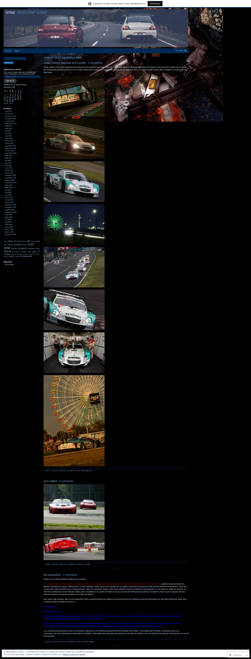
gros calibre (50, 481)
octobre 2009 (9, 210)
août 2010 (8, 185)
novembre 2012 (10, 119)
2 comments (95, 62)
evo (15, 241)
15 (10, 97)
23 (13, 99)
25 (18, 99)
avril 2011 (8, 165)
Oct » (11, 103)
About (16, 51)
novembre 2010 (10, 178)
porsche (24, 252)
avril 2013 (8, 111)
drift (5, 241)
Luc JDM (70, 470)
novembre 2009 (10, 207)
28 (7, 101)
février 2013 (9, 114)
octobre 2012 (9, 121)
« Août (6, 103)
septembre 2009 (11, 212)
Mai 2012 (8, 133)
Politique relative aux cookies (73, 654)
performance (16, 252)
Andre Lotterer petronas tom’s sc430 (65, 62)
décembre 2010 (10, 175)
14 (7, 97)
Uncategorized (26, 256)
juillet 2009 (8, 217)
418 (78, 641)
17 (15, 97)
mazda (14, 248)
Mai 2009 (8, 222)
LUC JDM (80, 470)
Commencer (155, 3)
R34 (29, 252)
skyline (7, 254)
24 (15, 99)
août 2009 (8, 215)
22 (10, 99)
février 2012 (9, 141)
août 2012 (8, 126)
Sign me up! (10, 81)
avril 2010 (8, 195)
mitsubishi (22, 248)
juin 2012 (8, 131)
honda (33, 241)
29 (10, 101)
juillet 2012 (8, 128)
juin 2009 (8, 219)
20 (5, 99)
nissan (7, 251)
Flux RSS (179, 51)
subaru (25, 254)
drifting (10, 241)
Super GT (88, 470)
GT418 (10, 12)
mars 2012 (9, 138)
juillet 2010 (8, 187)
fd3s (19, 241)
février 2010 (9, 200)
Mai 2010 (8, 192)
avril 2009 (8, 224)
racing (34, 252)
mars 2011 (8, 168)
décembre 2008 (10, 234)
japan (38, 241)
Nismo (38, 248)
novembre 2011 (10, 148)
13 (5, 97)
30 (13, 101)
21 (7, 99)
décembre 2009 (10, 205)
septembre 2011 (10, 153)
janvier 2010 (9, 202)
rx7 (38, 251)
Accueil (8, 51)
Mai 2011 (8, 163)
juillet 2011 (8, 158)
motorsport (31, 248)
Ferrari (79, 564)
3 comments (66, 481)
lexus (25, 245)
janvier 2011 (9, 173)
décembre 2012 (10, 116)
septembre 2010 (11, 183)
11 (18, 95)
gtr (28, 241)
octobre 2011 (9, 151)
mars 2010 (9, 197)
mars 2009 (9, 227)
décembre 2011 (10, 146)
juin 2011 (8, 160)
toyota (11, 256)
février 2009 (9, 229)
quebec (91, 641)
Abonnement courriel (12, 70)
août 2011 (8, 155)
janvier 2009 (9, 232)
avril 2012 (8, 136)
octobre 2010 (9, 180)
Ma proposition (52, 574)
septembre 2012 (11, 123)
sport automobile (16, 254)
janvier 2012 (9, 143)
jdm (5, 245)
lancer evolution (14, 245)
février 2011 (9, 170)
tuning (17, 256)
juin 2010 (8, 190)
